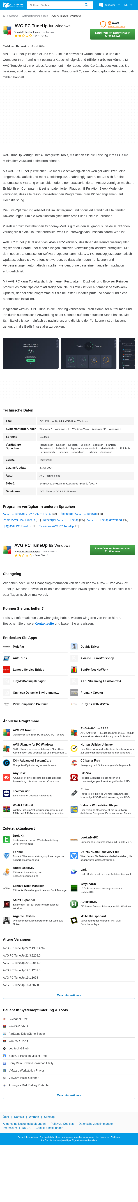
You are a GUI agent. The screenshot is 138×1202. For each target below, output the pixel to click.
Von (27, 32)
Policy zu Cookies (62, 1123)
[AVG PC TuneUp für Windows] (7, 30)
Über (6, 1116)
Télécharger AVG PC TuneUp (78, 513)
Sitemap (49, 1116)
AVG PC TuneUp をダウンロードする (27, 513)
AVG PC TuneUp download (104, 519)
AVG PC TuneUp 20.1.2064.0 (21, 962)
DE (126, 4)
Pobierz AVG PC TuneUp (19, 519)
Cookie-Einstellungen (49, 1127)
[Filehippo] (13, 5)
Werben (34, 1116)
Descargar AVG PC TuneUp (61, 519)
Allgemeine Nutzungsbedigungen (24, 1123)
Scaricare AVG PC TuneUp (56, 526)
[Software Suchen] (86, 5)
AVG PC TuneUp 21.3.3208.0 (21, 955)
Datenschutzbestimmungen (96, 1123)
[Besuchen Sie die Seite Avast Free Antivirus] (112, 24)
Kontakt (19, 1116)
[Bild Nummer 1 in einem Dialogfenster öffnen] (88, 353)
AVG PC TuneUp (42, 25)
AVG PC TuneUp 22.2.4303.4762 (24, 948)
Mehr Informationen (69, 995)
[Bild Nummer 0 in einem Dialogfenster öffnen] (31, 353)
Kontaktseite (44, 623)
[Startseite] (4, 16)
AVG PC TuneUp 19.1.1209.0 (21, 970)
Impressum (10, 1127)
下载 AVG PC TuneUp (17, 526)
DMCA (26, 1127)
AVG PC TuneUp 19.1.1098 (20, 977)
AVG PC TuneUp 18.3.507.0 (21, 985)
